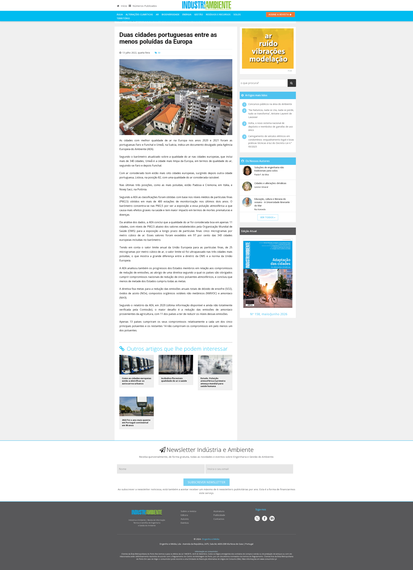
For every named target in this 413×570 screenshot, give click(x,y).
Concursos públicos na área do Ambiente (270, 104)
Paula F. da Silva (261, 174)
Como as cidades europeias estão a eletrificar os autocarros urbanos (136, 381)
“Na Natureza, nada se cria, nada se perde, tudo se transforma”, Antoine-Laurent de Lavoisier (271, 113)
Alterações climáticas (139, 14)
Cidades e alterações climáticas (270, 183)
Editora (184, 514)
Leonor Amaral (261, 187)
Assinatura (218, 511)
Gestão (198, 14)
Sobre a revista (188, 511)
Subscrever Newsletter (206, 482)
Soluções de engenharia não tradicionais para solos (269, 169)
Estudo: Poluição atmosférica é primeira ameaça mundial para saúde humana (213, 382)
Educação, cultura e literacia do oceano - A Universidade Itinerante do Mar (272, 202)
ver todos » (267, 217)
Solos (237, 14)
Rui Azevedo (260, 209)
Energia (186, 14)
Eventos (185, 522)
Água (120, 14)
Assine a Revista (279, 14)
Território (123, 18)
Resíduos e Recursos (218, 14)
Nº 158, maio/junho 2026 (268, 314)
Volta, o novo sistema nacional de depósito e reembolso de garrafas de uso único (270, 127)
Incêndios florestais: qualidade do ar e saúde (174, 379)
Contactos (218, 518)
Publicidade (219, 514)
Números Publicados (144, 5)
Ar (157, 14)
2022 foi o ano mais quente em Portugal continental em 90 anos (136, 423)
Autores (185, 518)
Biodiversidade (170, 14)
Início (123, 5)
